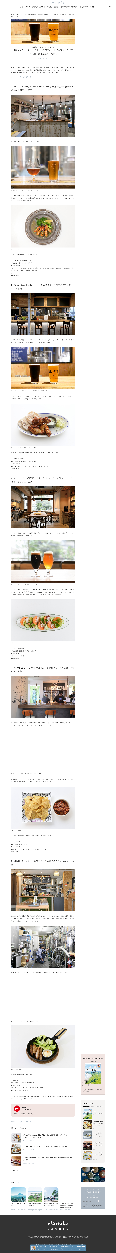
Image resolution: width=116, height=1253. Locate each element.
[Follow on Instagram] (48, 1229)
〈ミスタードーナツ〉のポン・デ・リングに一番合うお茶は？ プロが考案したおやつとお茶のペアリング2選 (65, 1249)
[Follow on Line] (64, 1229)
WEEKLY (93, 1106)
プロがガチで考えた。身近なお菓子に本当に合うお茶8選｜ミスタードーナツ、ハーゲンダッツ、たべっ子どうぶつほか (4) (62, 1246)
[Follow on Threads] (67, 1229)
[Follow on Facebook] (52, 1229)
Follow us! (93, 1178)
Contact (43, 1238)
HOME (13, 14)
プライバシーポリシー (97, 1204)
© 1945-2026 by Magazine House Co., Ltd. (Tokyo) (58, 1241)
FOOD (17, 14)
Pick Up (15, 1182)
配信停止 (101, 1201)
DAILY (86, 1106)
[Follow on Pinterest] (60, 1229)
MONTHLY (99, 1106)
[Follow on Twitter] (56, 1229)
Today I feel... (42, 1246)
